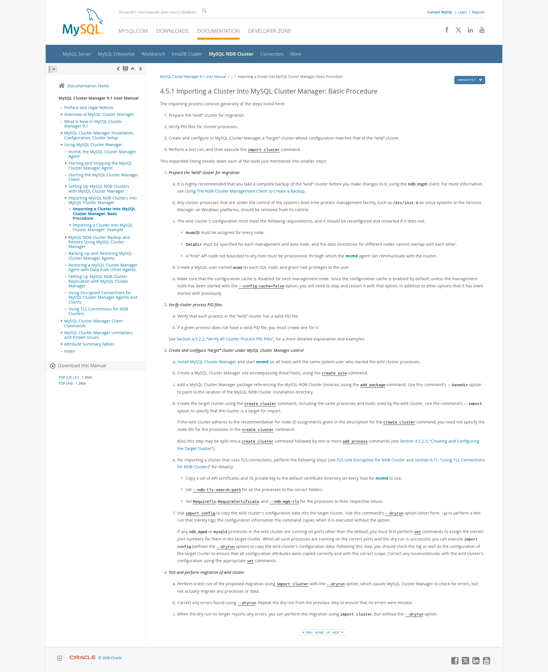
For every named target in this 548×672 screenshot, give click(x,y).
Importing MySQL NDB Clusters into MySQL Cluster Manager (102, 200)
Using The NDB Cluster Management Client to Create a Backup (245, 191)
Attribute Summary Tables (89, 344)
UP (328, 633)
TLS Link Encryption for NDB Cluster (371, 460)
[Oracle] (83, 657)
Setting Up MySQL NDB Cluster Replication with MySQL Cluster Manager (98, 281)
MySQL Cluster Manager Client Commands (93, 323)
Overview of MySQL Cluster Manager (99, 114)
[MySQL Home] (83, 23)
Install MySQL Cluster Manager (206, 361)
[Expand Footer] (59, 659)
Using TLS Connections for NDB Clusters (98, 311)
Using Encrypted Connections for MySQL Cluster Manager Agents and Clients (103, 297)
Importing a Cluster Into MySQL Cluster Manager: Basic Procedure (104, 213)
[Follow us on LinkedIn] (468, 31)
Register (478, 12)
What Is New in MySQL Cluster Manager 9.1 (93, 124)
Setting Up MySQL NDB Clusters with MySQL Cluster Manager (98, 188)
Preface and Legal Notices (89, 107)
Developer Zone (269, 30)
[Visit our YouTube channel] (480, 31)
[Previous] (118, 69)
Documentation (218, 30)
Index (69, 351)
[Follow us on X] (456, 31)
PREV (309, 633)
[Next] (140, 69)
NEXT (337, 633)
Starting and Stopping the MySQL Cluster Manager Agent (100, 165)
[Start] (125, 69)
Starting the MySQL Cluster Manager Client (103, 177)
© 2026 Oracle (110, 657)
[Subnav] (61, 114)
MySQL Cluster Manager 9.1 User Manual (193, 76)
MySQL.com (133, 30)
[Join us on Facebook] (445, 31)
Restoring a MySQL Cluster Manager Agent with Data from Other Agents (103, 267)
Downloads (172, 30)
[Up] (132, 69)
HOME (319, 633)
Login (462, 12)
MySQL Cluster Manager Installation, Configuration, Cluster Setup (99, 135)
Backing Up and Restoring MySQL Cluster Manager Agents (100, 256)
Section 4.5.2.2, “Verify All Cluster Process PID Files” (225, 339)
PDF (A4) (66, 383)
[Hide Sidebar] (53, 69)
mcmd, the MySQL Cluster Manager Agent (102, 154)
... (232, 76)
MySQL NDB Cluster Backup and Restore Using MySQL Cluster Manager (99, 242)
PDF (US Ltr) (69, 377)
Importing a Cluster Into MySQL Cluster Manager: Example (103, 227)
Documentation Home (88, 85)
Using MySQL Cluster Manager (93, 144)
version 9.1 (467, 79)
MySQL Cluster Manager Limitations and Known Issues (98, 335)
